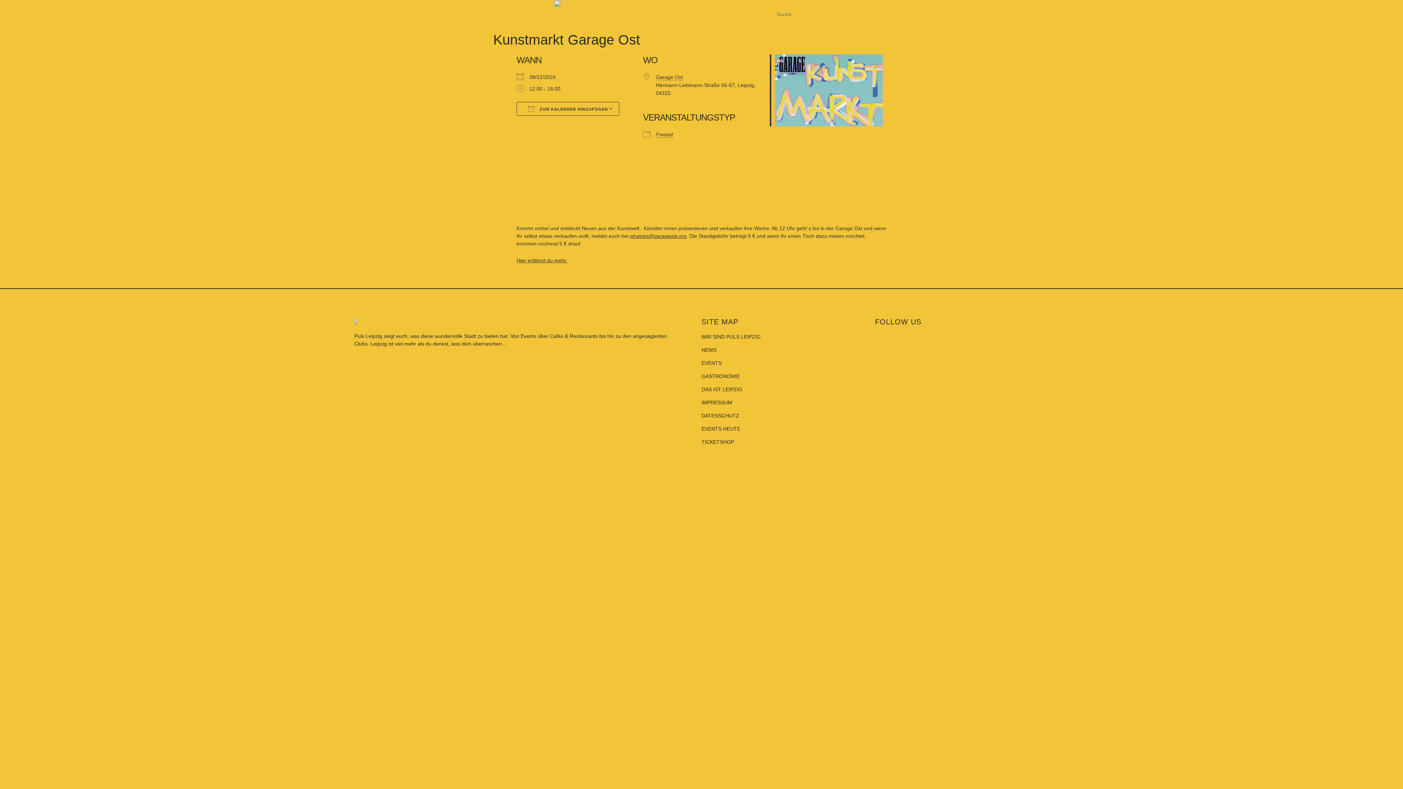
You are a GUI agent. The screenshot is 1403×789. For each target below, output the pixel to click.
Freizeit (664, 134)
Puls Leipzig (368, 336)
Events (529, 336)
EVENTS (712, 363)
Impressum (717, 402)
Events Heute (721, 429)
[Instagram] (912, 336)
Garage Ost (669, 77)
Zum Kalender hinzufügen (573, 109)
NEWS (709, 350)
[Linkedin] (947, 336)
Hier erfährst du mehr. (542, 260)
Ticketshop (718, 442)
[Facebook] (877, 336)
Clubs (361, 344)
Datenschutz (720, 416)
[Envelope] (1016, 336)
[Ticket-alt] (981, 336)
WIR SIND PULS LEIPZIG (731, 337)
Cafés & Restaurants (574, 336)
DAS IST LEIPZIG (722, 389)
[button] (840, 4)
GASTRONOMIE (721, 376)
